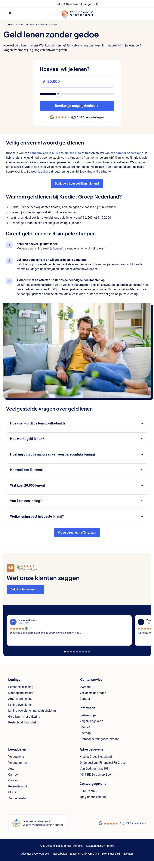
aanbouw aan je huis (44, 153)
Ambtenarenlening (20, 699)
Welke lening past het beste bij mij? (37, 516)
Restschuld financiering (23, 722)
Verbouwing (16, 756)
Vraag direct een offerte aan (77, 532)
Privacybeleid (59, 853)
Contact (85, 699)
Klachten (127, 853)
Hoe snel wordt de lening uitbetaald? (37, 423)
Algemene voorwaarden (35, 853)
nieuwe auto (72, 153)
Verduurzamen (18, 762)
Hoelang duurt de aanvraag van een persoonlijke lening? (52, 454)
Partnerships (88, 715)
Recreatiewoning (19, 786)
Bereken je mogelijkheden (75, 106)
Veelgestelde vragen (93, 693)
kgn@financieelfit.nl (93, 797)
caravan (136, 153)
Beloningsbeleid (111, 853)
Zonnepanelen (17, 798)
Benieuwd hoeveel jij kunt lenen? (77, 183)
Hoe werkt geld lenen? (27, 439)
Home (11, 24)
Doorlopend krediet (20, 693)
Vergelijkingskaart (91, 721)
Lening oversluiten (20, 705)
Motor (12, 792)
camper (121, 153)
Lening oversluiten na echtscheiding (32, 710)
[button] (65, 652)
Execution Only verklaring (84, 853)
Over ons (85, 687)
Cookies (85, 727)
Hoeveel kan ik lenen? (27, 470)
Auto (11, 768)
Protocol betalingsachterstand (99, 739)
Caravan (13, 780)
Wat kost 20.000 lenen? (27, 485)
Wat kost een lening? (26, 501)
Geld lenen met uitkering (24, 716)
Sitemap (85, 733)
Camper (13, 774)
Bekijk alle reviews (23, 589)
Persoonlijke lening (20, 687)
